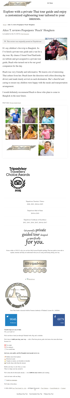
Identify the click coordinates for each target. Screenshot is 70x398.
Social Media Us (54, 388)
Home (4, 25)
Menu (51, 3)
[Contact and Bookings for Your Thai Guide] (35, 229)
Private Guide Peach (15, 103)
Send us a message (11, 380)
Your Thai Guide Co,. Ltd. (19, 388)
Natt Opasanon (25, 34)
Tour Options (44, 388)
